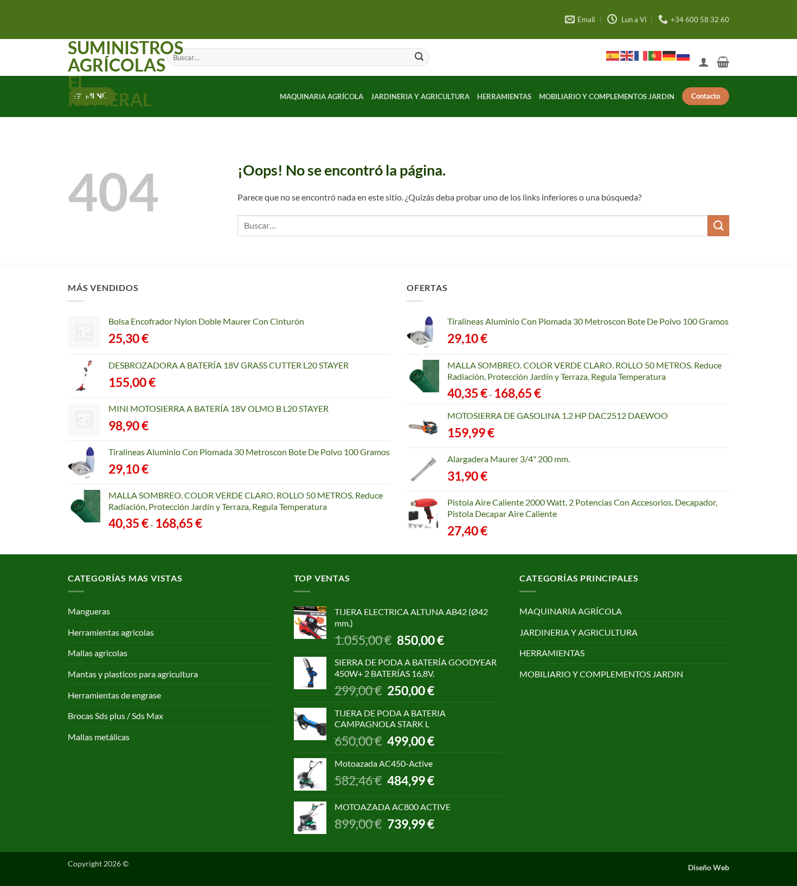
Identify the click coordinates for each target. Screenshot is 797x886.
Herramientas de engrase (114, 695)
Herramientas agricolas (111, 632)
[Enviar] (419, 57)
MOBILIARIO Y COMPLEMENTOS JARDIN (606, 96)
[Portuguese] (655, 55)
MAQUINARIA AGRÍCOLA (321, 96)
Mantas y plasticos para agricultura (133, 674)
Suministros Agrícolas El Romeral (109, 73)
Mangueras (89, 611)
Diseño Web (708, 867)
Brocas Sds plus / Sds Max (115, 715)
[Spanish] (613, 55)
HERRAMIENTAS (504, 96)
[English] (627, 55)
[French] (641, 55)
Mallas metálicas (99, 737)
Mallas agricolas (97, 653)
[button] (703, 62)
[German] (670, 55)
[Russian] (684, 55)
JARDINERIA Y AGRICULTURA (420, 96)
